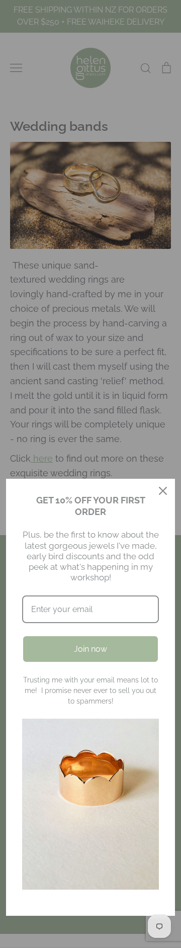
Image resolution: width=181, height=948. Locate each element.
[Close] (163, 491)
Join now (90, 649)
